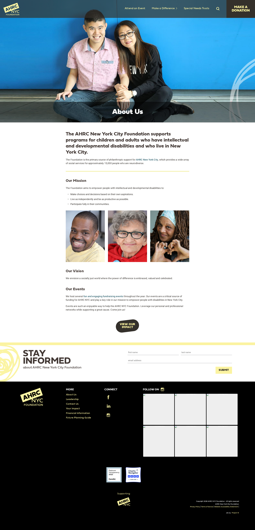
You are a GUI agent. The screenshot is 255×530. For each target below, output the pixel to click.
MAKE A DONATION (241, 8)
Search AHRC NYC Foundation (217, 8)
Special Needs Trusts (196, 8)
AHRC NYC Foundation (11, 9)
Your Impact (73, 408)
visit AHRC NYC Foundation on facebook (108, 397)
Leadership (72, 399)
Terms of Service (207, 506)
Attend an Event (135, 8)
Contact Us (72, 404)
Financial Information (78, 413)
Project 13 (235, 513)
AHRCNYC (123, 503)
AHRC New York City (147, 159)
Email (130, 359)
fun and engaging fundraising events (103, 296)
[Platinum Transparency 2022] (114, 474)
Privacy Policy (195, 506)
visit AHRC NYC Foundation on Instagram (108, 415)
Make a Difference (163, 8)
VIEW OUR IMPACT (127, 326)
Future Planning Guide (78, 418)
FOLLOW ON (151, 389)
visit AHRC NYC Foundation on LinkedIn (108, 406)
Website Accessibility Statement (226, 506)
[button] (159, 409)
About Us (71, 394)
